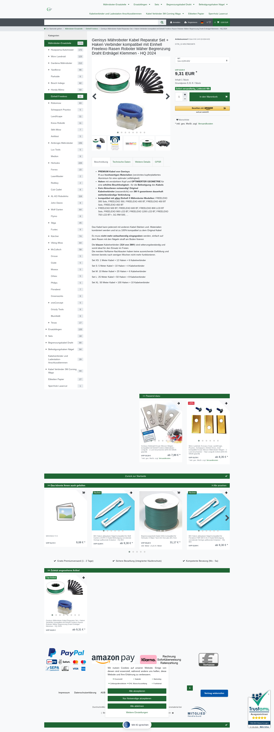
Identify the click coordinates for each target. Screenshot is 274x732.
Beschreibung (101, 162)
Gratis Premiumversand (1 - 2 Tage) (75, 561)
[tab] (101, 162)
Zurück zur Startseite (135, 476)
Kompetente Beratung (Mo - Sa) (202, 561)
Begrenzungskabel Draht (179, 4)
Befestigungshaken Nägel (212, 4)
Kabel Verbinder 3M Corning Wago (163, 13)
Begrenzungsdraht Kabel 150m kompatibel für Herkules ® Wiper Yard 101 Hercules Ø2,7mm (159, 537)
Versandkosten (205, 123)
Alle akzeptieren (137, 691)
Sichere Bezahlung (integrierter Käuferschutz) (139, 561)
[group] (160, 421)
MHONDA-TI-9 (52, 536)
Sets (157, 4)
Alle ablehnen (137, 706)
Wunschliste (183, 120)
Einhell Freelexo (91, 29)
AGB (103, 692)
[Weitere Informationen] (190, 688)
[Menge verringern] (185, 99)
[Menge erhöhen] (185, 94)
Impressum (64, 692)
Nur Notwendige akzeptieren (137, 698)
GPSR (158, 162)
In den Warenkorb (209, 96)
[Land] (202, 22)
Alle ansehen (219, 485)
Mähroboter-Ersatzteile (115, 4)
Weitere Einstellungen (137, 712)
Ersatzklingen (141, 4)
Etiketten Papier (196, 13)
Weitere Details (142, 162)
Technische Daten (121, 162)
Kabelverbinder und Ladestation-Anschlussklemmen (115, 13)
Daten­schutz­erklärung (85, 692)
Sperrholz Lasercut (218, 13)
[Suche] (162, 22)
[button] (202, 109)
